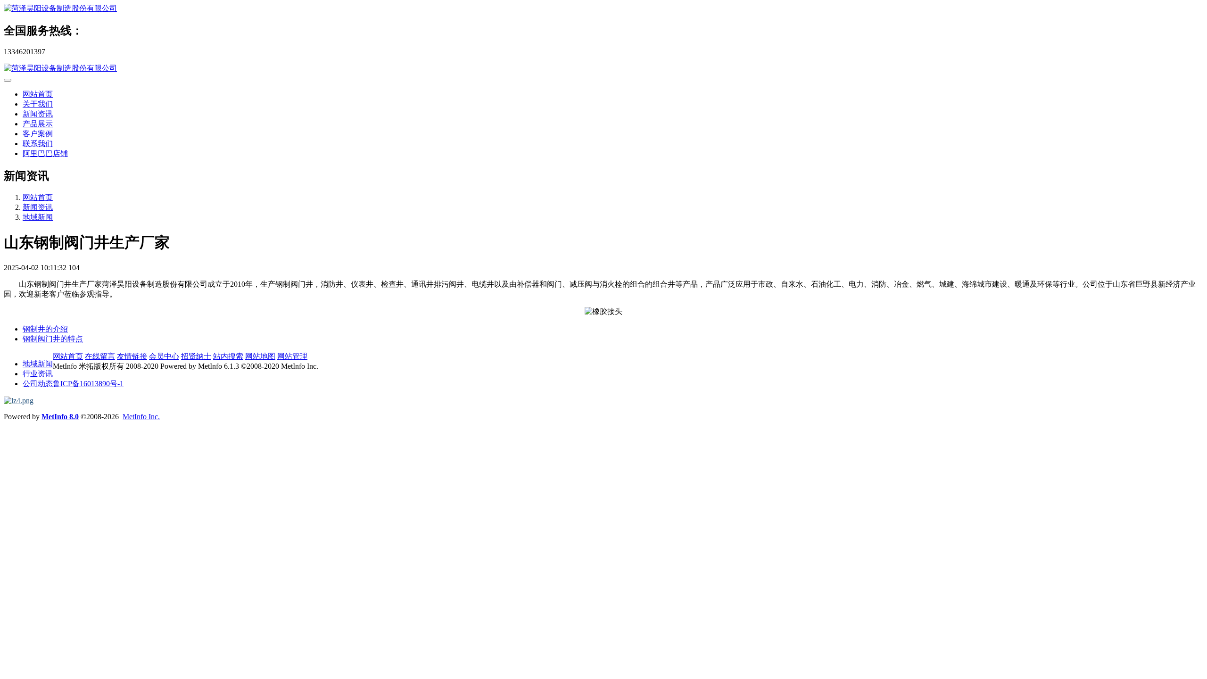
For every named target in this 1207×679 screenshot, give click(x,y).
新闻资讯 (38, 114)
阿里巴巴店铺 (45, 153)
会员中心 (164, 356)
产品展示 (38, 124)
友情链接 (132, 356)
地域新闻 (38, 217)
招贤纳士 (196, 356)
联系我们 (38, 144)
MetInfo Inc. (141, 417)
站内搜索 (228, 356)
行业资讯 (38, 374)
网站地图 (260, 356)
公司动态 (38, 384)
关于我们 (38, 104)
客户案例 (38, 134)
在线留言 (100, 356)
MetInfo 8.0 (60, 417)
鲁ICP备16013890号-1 (88, 384)
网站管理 (292, 356)
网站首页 (38, 94)
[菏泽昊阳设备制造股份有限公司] (603, 9)
